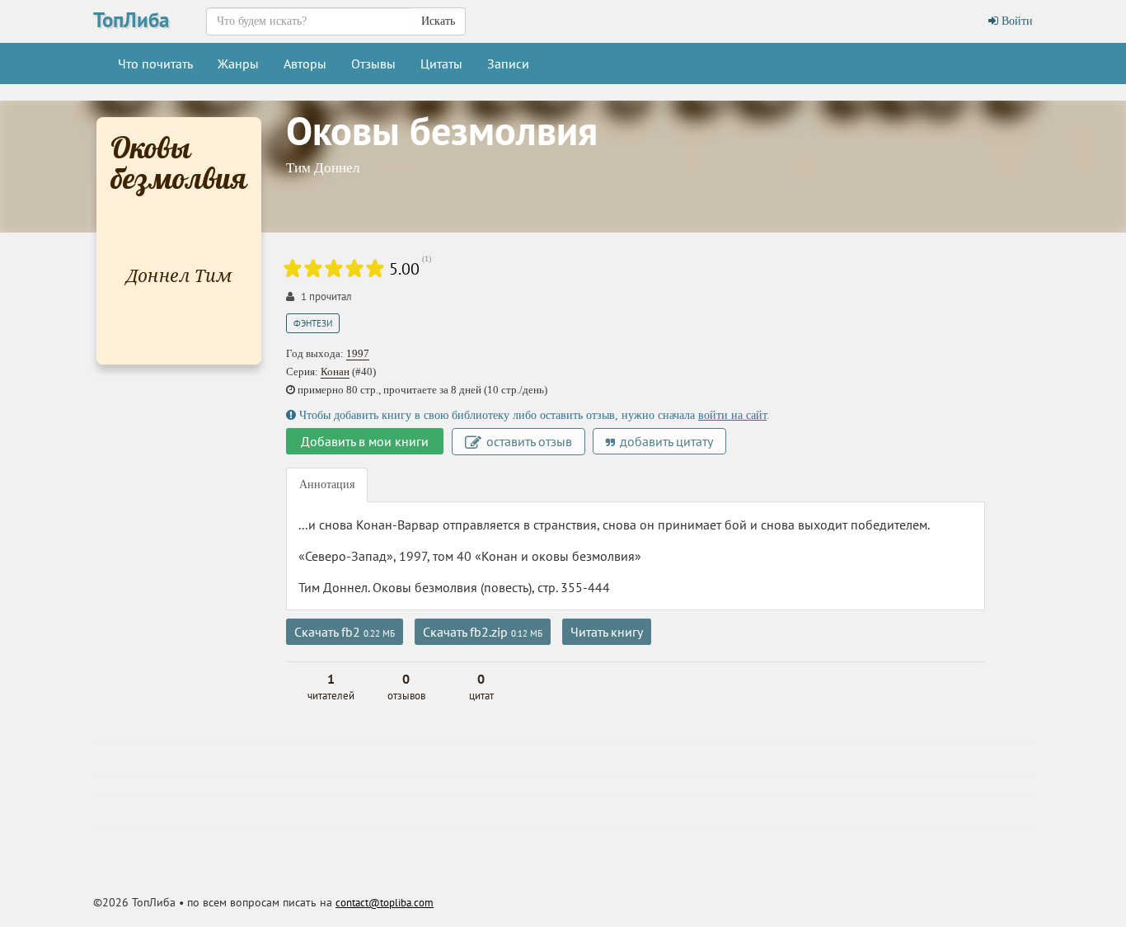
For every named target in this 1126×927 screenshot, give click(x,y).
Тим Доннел (322, 168)
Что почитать (155, 63)
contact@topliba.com (384, 903)
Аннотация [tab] (326, 484)
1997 (357, 353)
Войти (1015, 21)
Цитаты (441, 63)
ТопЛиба (131, 20)
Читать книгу (606, 631)
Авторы (305, 63)
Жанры (238, 63)
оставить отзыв (527, 441)
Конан (335, 371)
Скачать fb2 (344, 631)
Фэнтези (312, 323)
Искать (438, 21)
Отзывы (373, 63)
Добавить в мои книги (365, 441)
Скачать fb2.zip (482, 631)
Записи (508, 63)
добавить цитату (665, 441)
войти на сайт (732, 415)
